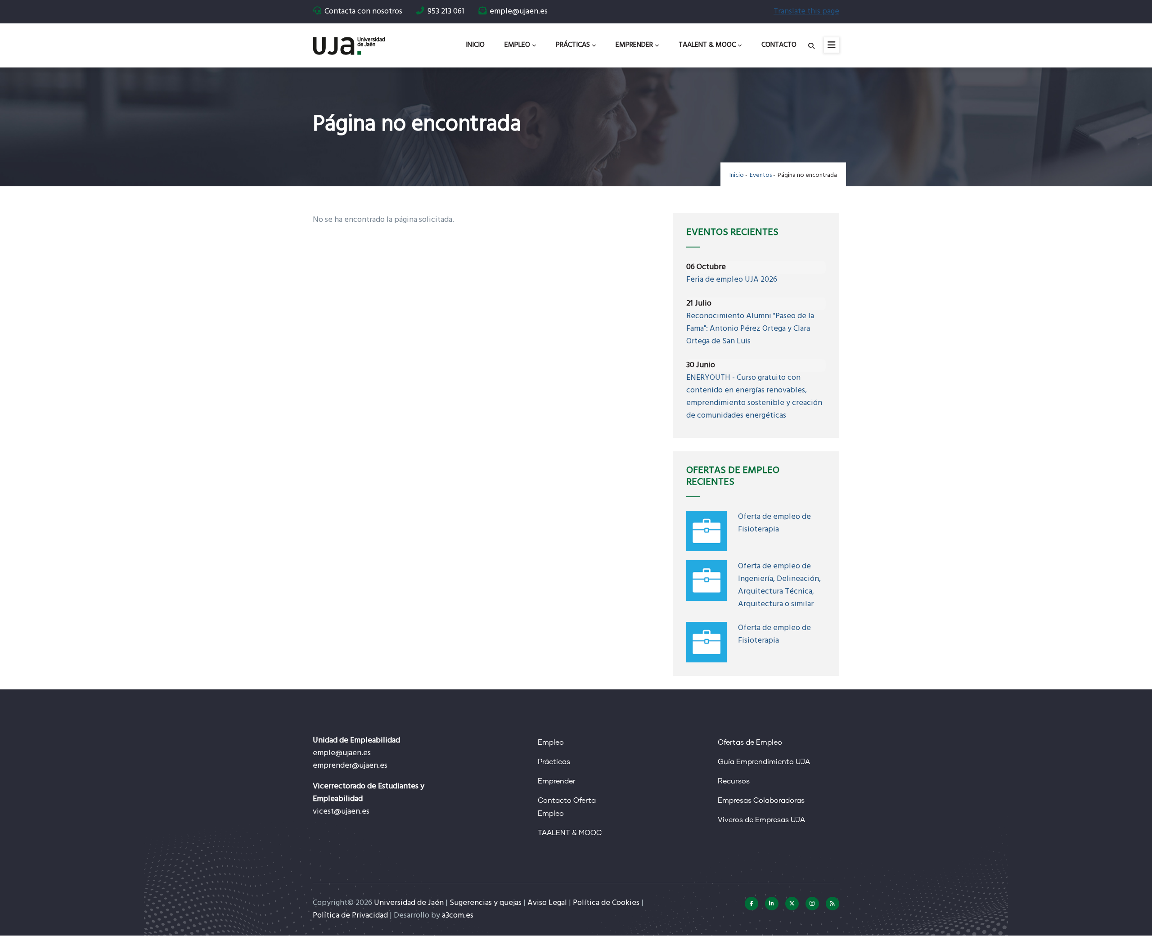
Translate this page (806, 11)
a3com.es (457, 915)
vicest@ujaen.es (341, 811)
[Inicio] (349, 42)
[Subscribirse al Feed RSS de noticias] (832, 904)
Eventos (761, 175)
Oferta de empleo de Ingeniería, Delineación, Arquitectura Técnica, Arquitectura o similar (779, 585)
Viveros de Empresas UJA (761, 820)
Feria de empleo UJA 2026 (731, 279)
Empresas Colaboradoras (761, 800)
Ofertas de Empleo (750, 742)
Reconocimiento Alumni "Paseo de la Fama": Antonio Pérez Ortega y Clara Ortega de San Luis (750, 329)
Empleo (517, 45)
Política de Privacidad (350, 915)
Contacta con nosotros (363, 11)
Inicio (475, 45)
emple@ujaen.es (342, 753)
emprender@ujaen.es (350, 765)
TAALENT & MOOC (570, 833)
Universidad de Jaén (409, 902)
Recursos (734, 781)
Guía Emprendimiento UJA (764, 761)
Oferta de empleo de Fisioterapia (774, 523)
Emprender (634, 45)
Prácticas (573, 45)
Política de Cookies (606, 902)
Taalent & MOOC (707, 45)
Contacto (778, 45)
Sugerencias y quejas (486, 902)
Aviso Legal (547, 902)
